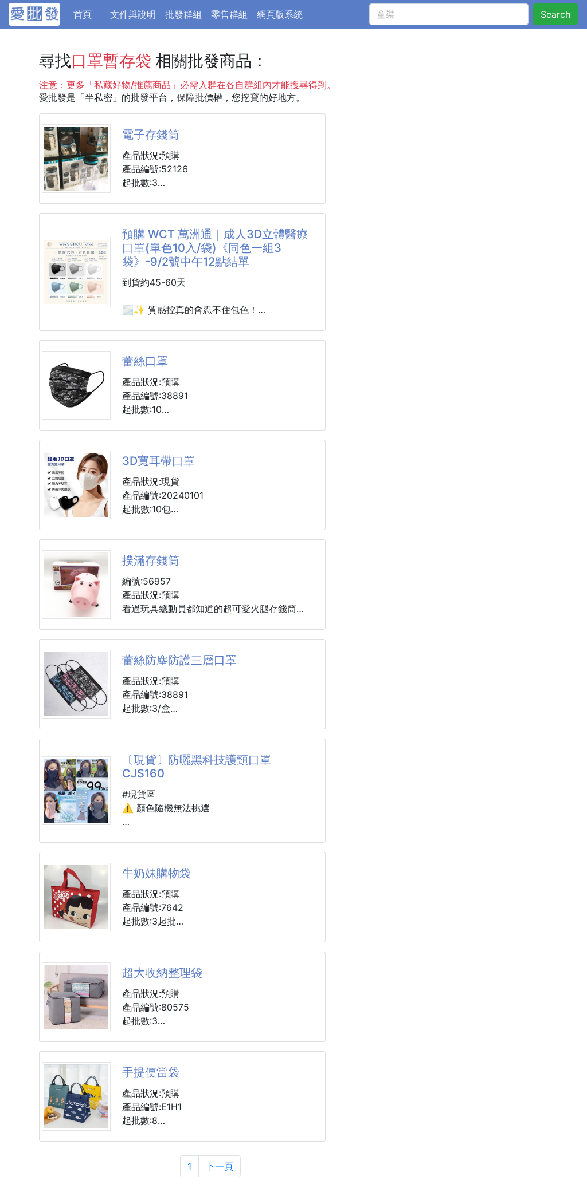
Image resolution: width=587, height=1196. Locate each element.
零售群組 (229, 14)
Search (555, 14)
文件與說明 (133, 14)
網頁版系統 (280, 14)
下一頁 (219, 1166)
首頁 (89, 14)
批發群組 (183, 14)
